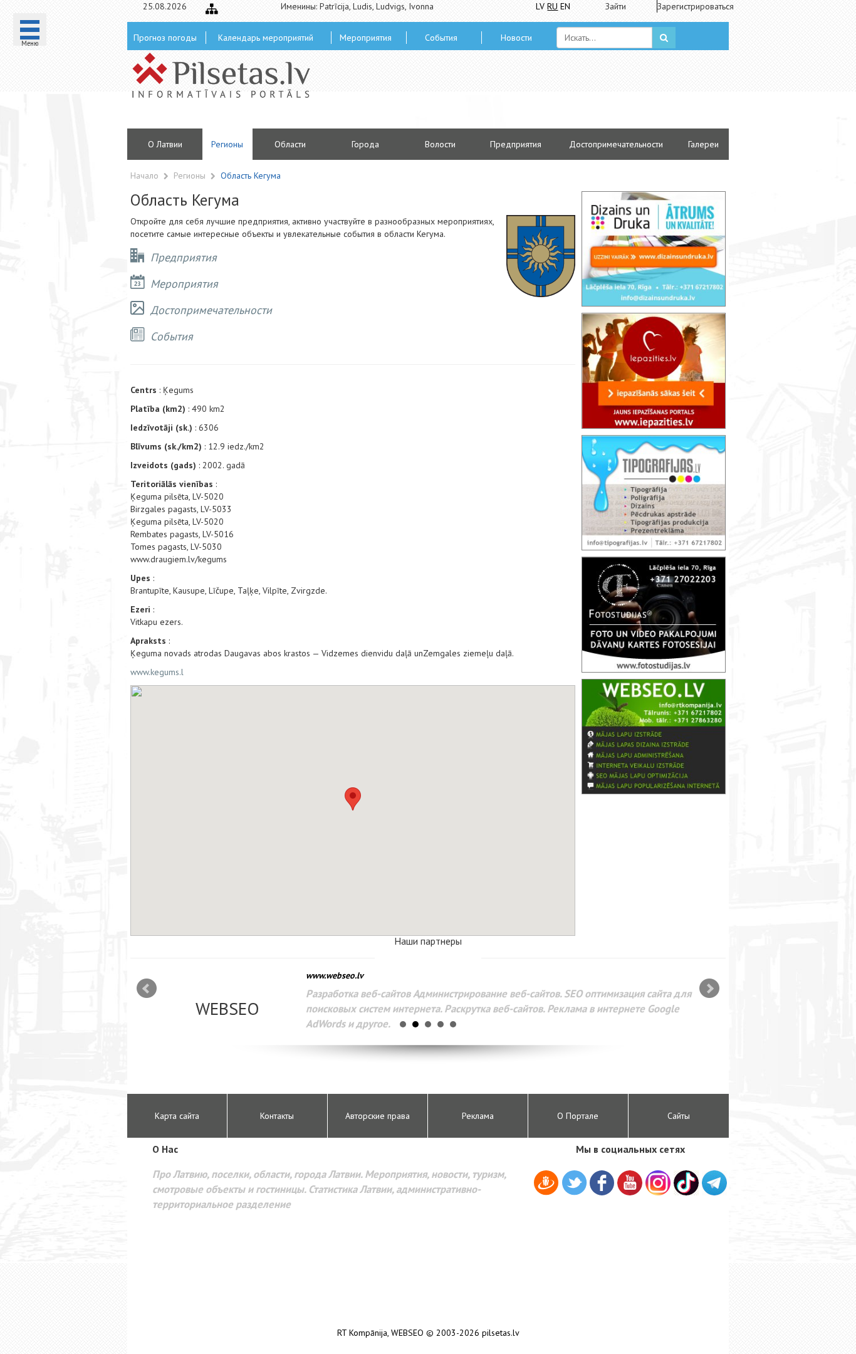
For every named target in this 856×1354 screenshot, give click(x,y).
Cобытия (441, 37)
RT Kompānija (362, 1333)
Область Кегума (251, 175)
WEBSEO (407, 1333)
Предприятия (515, 144)
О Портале (577, 1115)
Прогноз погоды (165, 37)
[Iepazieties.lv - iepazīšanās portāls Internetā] (654, 370)
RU (552, 6)
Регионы (227, 144)
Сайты (678, 1115)
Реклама (478, 1115)
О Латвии (165, 144)
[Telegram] (714, 1183)
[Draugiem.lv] (546, 1184)
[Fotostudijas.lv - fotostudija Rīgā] (654, 614)
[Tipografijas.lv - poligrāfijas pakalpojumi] (654, 492)
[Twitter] (574, 1184)
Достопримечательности (616, 144)
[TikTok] (686, 1183)
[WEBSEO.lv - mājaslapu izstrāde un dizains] (654, 736)
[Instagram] (658, 1183)
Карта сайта (177, 1115)
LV (540, 6)
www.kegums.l (157, 672)
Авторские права (377, 1115)
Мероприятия (366, 37)
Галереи (703, 144)
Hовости (516, 37)
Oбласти (290, 144)
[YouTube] (629, 1183)
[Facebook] (602, 1184)
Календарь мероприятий (265, 37)
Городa (365, 144)
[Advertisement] (519, 94)
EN (565, 6)
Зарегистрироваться (691, 6)
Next (709, 989)
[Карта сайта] (212, 9)
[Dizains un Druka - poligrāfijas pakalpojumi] (654, 249)
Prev (147, 989)
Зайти (615, 6)
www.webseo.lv (334, 975)
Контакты (277, 1115)
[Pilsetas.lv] (227, 75)
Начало (144, 175)
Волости (440, 144)
